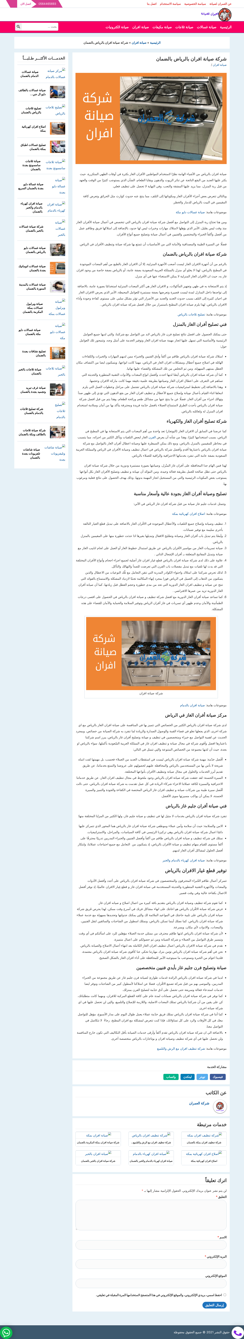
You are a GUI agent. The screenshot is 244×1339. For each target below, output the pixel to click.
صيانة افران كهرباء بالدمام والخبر (184, 860)
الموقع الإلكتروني (216, 1276)
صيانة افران (140, 27)
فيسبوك (216, 1076)
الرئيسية (226, 27)
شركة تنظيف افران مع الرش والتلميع (181, 1048)
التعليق (221, 1197)
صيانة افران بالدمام (192, 705)
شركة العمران (199, 1103)
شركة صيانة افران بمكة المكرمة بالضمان (98, 1142)
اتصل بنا (152, 3)
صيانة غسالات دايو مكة (190, 212)
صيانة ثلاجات (184, 27)
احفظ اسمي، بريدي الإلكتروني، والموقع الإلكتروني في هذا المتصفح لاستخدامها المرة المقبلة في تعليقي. (159, 1295)
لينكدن (186, 1076)
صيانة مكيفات (162, 27)
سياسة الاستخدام (170, 3)
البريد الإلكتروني (216, 1256)
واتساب (169, 1076)
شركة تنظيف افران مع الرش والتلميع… (151, 1142)
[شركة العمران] (216, 14)
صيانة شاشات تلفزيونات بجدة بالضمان (31, 453)
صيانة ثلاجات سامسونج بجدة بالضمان (31, 165)
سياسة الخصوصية (195, 3)
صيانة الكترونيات (117, 27)
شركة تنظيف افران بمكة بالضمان (204, 1142)
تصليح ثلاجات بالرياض (191, 314)
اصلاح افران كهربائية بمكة (188, 514)
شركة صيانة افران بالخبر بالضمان (98, 1160)
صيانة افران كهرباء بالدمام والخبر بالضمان (151, 1160)
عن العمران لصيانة (220, 3)
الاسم (222, 1237)
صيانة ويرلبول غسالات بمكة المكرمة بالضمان (33, 307)
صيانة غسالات (206, 27)
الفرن (152, 437)
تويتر (201, 1076)
